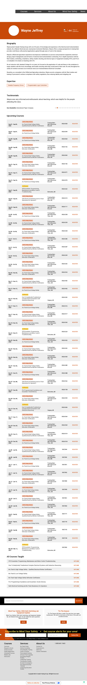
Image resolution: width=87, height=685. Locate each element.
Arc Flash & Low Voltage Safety (30, 133)
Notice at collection (33, 683)
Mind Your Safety (70, 11)
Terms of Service (42, 638)
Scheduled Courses (9, 653)
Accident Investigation (26, 663)
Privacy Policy (32, 638)
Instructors (41, 14)
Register (75, 123)
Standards (43, 651)
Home (36, 14)
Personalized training (26, 653)
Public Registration (9, 651)
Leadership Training (25, 659)
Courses (23, 11)
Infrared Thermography (26, 655)
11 (72, 107)
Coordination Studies (25, 661)
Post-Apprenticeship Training (25, 665)
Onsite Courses (8, 649)
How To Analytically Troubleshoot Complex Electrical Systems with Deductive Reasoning (31, 298)
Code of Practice (24, 651)
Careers (38, 651)
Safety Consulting (25, 648)
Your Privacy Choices (48, 683)
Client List (38, 649)
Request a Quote (8, 648)
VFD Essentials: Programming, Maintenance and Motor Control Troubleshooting (31, 190)
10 (70, 107)
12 (74, 107)
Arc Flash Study (24, 646)
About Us (52, 11)
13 (75, 107)
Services (37, 11)
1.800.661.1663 (77, 2)
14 (77, 107)
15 (79, 107)
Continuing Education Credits (26, 668)
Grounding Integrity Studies (25, 657)
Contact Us (39, 646)
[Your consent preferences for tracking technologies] (84, 682)
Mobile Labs (7, 655)
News (83, 11)
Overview (6, 646)
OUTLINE (76, 561)
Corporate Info (40, 648)
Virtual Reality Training (26, 649)
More (23, 622)
